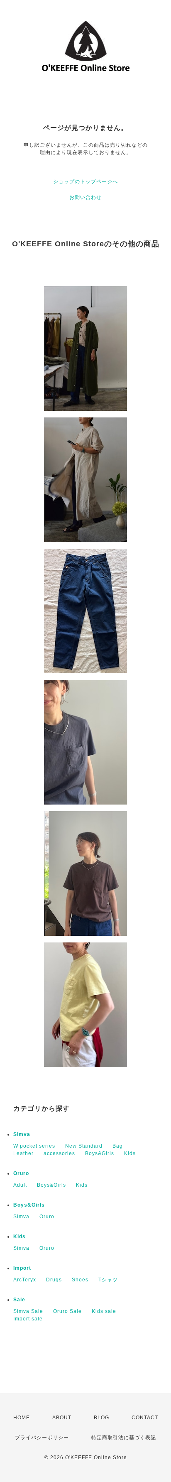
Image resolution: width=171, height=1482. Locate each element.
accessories (59, 1153)
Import (22, 1268)
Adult (20, 1185)
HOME (21, 1418)
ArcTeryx (24, 1280)
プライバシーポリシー (42, 1437)
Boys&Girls (99, 1153)
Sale (19, 1300)
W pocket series (34, 1146)
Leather (23, 1153)
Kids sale (104, 1311)
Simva (21, 1134)
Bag (117, 1146)
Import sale (28, 1319)
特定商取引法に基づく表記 (123, 1437)
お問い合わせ (85, 197)
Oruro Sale (67, 1311)
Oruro (21, 1173)
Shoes (80, 1280)
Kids (130, 1153)
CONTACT (145, 1418)
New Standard (84, 1146)
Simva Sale (28, 1311)
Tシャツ (108, 1280)
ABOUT (61, 1418)
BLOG (101, 1418)
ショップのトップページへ (85, 181)
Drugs (54, 1280)
